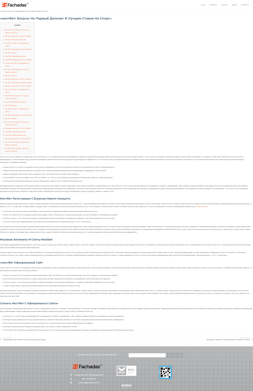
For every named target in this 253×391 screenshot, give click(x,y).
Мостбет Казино (11, 53)
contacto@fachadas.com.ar (88, 383)
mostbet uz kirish (202, 206)
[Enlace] (15, 4)
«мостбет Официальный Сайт (15, 40)
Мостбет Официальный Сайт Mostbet (18, 49)
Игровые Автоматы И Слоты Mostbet (18, 36)
